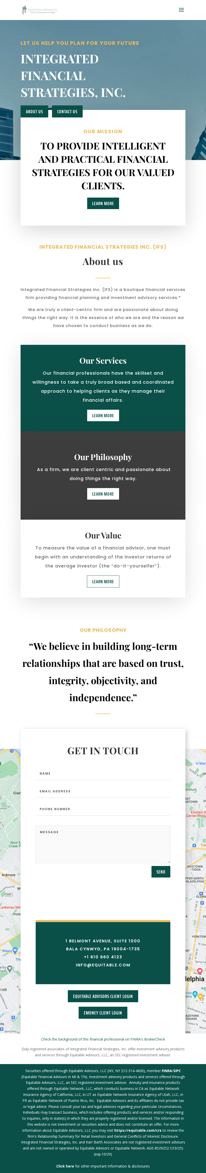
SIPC (177, 1070)
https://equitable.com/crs (138, 1130)
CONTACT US (67, 111)
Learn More (103, 203)
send (161, 872)
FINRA (167, 1070)
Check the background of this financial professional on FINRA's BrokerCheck (103, 1039)
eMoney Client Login (103, 1013)
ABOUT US (34, 111)
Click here (65, 1166)
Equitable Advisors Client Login (103, 996)
